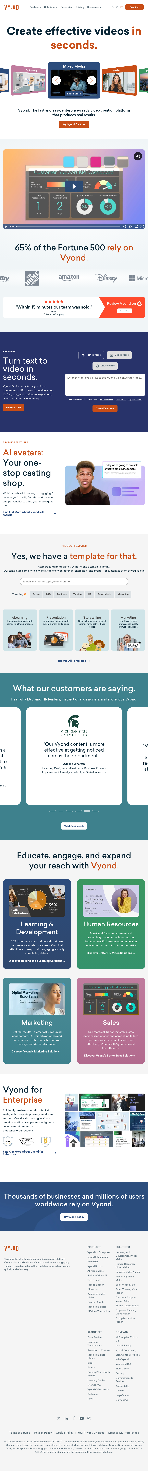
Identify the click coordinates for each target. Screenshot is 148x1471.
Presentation (56, 617)
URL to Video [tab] (107, 366)
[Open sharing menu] (136, 226)
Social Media (104, 594)
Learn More (74, 94)
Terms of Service (19, 1432)
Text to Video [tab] (93, 355)
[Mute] (124, 226)
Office (36, 594)
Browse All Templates (72, 661)
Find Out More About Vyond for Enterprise (23, 1153)
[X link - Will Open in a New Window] (59, 1419)
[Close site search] (134, 15)
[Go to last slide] (56, 80)
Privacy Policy (43, 1432)
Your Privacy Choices (90, 1432)
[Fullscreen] (142, 226)
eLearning (19, 617)
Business (62, 594)
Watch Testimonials (74, 826)
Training (77, 594)
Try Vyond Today (74, 1217)
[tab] (52, 811)
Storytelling (92, 617)
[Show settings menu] (130, 226)
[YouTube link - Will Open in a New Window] (82, 1419)
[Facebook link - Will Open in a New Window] (74, 1419)
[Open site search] (9, 14)
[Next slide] (91, 80)
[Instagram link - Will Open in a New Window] (89, 1419)
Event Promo (121, 399)
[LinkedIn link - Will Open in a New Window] (66, 1419)
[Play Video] (6, 226)
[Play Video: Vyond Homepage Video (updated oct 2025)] (74, 186)
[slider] (68, 226)
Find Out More (13, 407)
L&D (48, 594)
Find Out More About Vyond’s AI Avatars (23, 513)
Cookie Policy (64, 1432)
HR (89, 594)
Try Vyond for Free (74, 124)
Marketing (123, 594)
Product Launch (106, 399)
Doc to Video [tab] (122, 355)
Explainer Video (134, 399)
